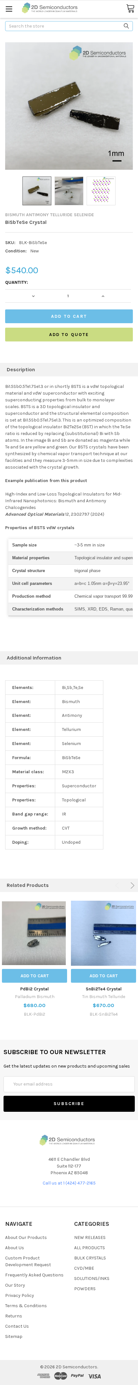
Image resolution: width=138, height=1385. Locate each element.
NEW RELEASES (90, 1237)
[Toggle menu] (9, 9)
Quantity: (16, 282)
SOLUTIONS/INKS (91, 1278)
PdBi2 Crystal (34, 989)
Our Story (15, 1285)
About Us (14, 1247)
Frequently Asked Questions (34, 1275)
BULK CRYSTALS (90, 1258)
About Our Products (26, 1237)
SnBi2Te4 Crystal (104, 989)
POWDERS (85, 1288)
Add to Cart (35, 976)
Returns (13, 1316)
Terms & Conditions (26, 1305)
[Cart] (130, 9)
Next (131, 885)
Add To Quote (69, 334)
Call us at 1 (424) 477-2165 (69, 1183)
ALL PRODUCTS (89, 1247)
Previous (118, 885)
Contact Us (17, 1326)
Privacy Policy (19, 1295)
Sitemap (13, 1336)
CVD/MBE (84, 1268)
